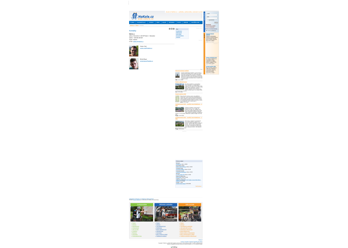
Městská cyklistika (165, 204)
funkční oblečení (136, 199)
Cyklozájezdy (132, 198)
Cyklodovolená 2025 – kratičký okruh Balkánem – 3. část (188, 118)
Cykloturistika (142, 204)
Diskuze (134, 224)
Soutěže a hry (195, 22)
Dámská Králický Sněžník (182, 70)
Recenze (134, 233)
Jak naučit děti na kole (185, 228)
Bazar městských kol (161, 229)
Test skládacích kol (161, 226)
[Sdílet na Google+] (173, 29)
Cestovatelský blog (137, 236)
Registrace (208, 24)
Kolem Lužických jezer (181, 82)
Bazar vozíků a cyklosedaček (187, 233)
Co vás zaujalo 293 (180, 174)
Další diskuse (198, 186)
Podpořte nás (196, 241)
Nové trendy (179, 177)
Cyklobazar (143, 198)
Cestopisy (134, 231)
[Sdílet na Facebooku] (169, 29)
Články (132, 22)
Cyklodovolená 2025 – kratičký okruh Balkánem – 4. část (188, 105)
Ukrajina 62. (178, 164)
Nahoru (200, 239)
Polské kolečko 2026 (180, 94)
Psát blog (178, 37)
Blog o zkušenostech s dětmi (187, 234)
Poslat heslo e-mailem (211, 25)
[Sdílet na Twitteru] (171, 29)
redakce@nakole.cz (138, 41)
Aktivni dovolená (150, 198)
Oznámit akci (179, 31)
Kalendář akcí (141, 22)
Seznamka (171, 22)
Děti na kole (190, 204)
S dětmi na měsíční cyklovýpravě (188, 236)
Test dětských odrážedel (186, 226)
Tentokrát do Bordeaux (181, 172)
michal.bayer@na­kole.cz (146, 61)
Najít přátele (178, 34)
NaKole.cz (132, 25)
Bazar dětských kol (185, 231)
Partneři (191, 241)
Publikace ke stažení (161, 236)
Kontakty (187, 241)
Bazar (164, 22)
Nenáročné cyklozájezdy (186, 229)
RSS (201, 241)
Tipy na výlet (135, 229)
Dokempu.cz (138, 198)
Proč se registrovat (210, 27)
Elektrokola (159, 228)
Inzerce (182, 241)
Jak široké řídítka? (180, 169)
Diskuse (186, 22)
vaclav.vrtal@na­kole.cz (146, 48)
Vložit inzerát (179, 32)
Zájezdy (151, 22)
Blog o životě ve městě (161, 234)
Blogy (179, 22)
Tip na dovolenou (180, 35)
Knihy (158, 22)
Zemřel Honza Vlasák (181, 183)
